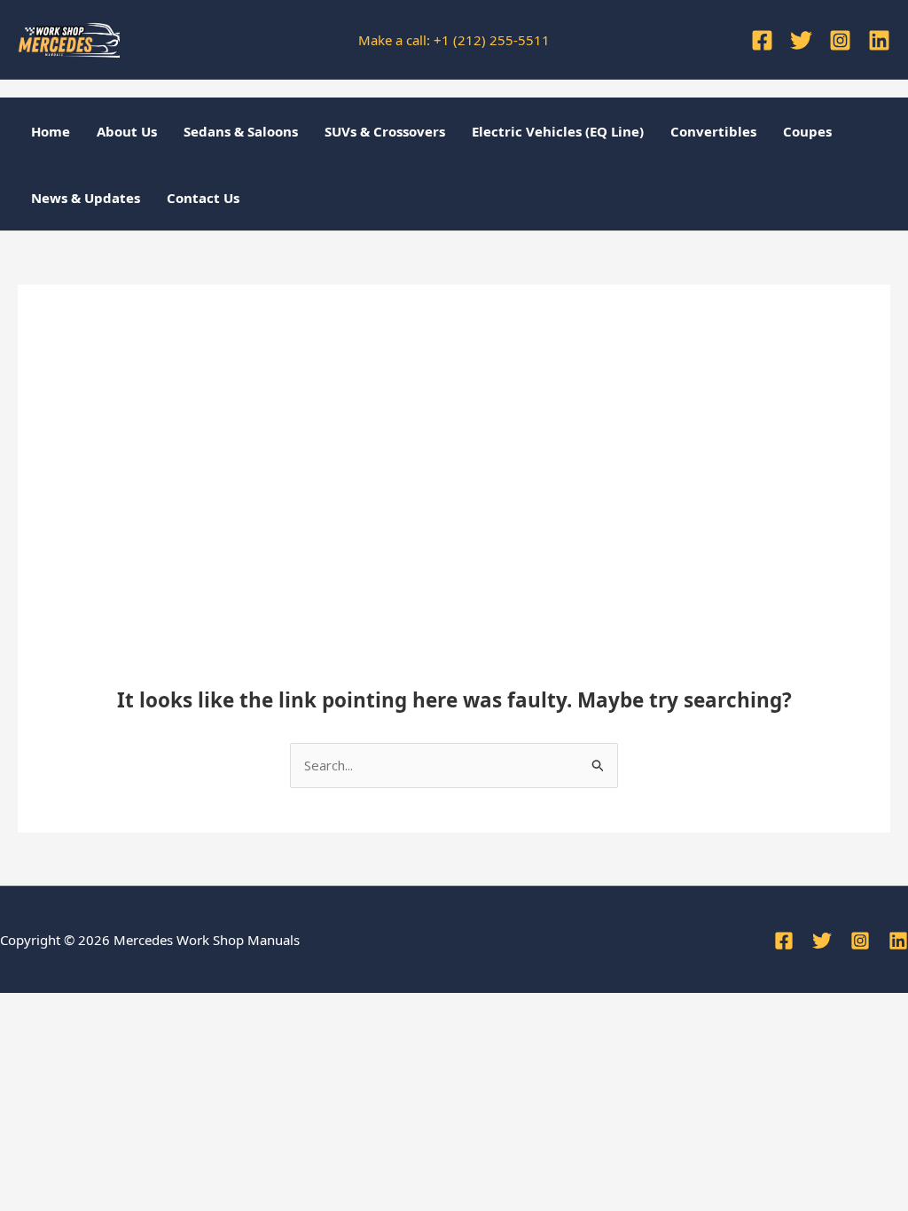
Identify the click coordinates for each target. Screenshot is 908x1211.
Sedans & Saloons (241, 131)
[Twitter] (801, 40)
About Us (127, 131)
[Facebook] (762, 40)
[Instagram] (840, 40)
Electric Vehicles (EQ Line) (558, 131)
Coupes (807, 131)
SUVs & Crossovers (385, 131)
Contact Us (203, 198)
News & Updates (85, 198)
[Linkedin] (879, 40)
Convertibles (713, 131)
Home (50, 131)
